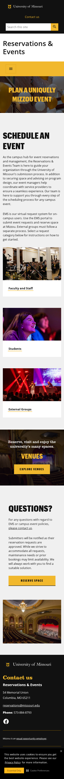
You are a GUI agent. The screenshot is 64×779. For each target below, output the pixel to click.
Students (15, 349)
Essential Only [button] (14, 770)
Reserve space (32, 580)
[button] (37, 770)
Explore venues (32, 469)
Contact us (32, 17)
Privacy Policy (13, 762)
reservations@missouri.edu (21, 705)
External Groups (20, 409)
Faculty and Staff (21, 288)
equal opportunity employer (31, 738)
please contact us (20, 528)
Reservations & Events (28, 47)
